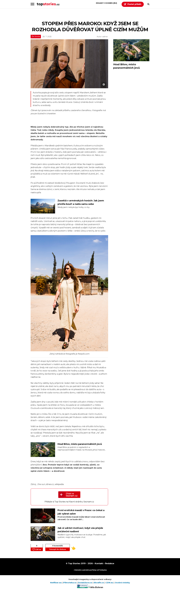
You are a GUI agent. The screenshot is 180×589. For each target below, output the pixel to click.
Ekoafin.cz (99, 582)
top (48, 4)
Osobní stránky (122, 582)
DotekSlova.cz (85, 582)
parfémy (92, 570)
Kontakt (98, 563)
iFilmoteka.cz (70, 582)
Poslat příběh (134, 4)
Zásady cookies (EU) (106, 3)
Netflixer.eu (56, 582)
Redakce (109, 563)
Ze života (36, 36)
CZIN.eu (110, 582)
